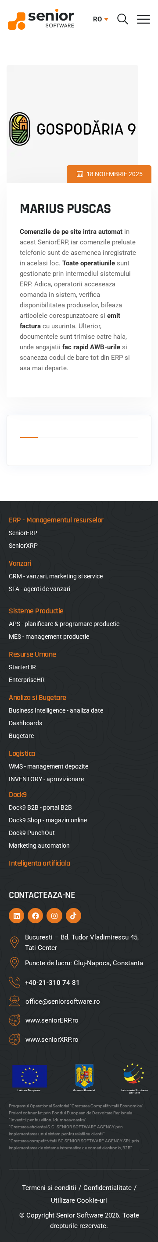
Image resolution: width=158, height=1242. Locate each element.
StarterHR (22, 667)
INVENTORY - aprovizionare (46, 779)
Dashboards (25, 723)
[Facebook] (35, 915)
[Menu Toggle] (143, 19)
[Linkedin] (16, 915)
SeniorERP (23, 532)
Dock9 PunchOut (32, 832)
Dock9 (18, 795)
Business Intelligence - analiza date (56, 710)
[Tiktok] (73, 915)
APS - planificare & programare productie (64, 623)
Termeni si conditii (49, 1188)
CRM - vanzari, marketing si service (56, 576)
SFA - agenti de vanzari (39, 588)
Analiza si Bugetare (37, 697)
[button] (98, 19)
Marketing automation (39, 845)
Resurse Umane (32, 654)
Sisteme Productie (36, 611)
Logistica (22, 753)
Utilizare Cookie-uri (79, 1200)
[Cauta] (122, 19)
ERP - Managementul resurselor (56, 520)
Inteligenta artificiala (39, 863)
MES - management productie (49, 636)
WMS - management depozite (48, 766)
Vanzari (20, 563)
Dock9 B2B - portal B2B (40, 807)
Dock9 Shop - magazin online (48, 820)
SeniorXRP (23, 545)
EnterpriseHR (27, 679)
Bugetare (21, 735)
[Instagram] (54, 915)
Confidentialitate (107, 1188)
